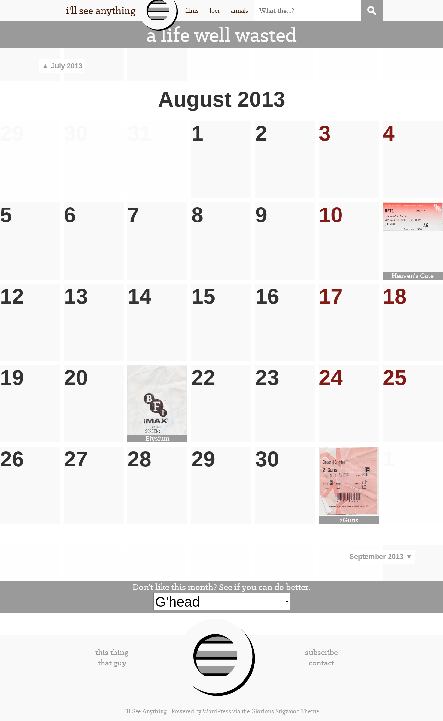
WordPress (217, 711)
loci (215, 10)
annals (239, 10)
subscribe (321, 652)
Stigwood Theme (297, 711)
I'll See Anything (146, 711)
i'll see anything (100, 10)
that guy (112, 663)
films (191, 10)
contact (321, 663)
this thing (111, 652)
